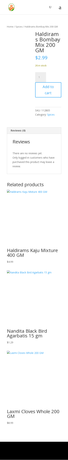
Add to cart (48, 89)
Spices (19, 26)
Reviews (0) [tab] (18, 130)
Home (10, 26)
